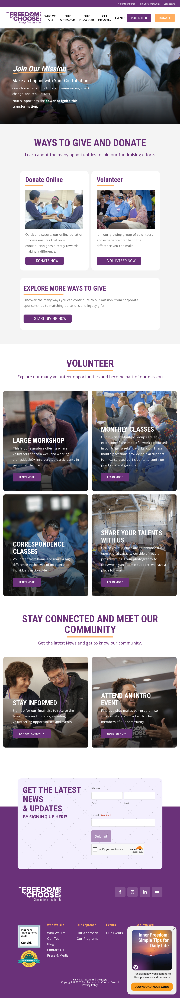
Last (126, 803)
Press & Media (58, 955)
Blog (50, 944)
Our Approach (87, 933)
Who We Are (56, 933)
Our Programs (87, 938)
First (94, 803)
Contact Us (55, 950)
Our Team (54, 938)
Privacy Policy (90, 985)
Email (101, 815)
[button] (44, 261)
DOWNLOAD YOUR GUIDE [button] (152, 987)
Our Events (114, 933)
